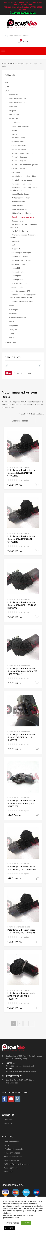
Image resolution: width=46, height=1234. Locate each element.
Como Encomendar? (12, 1142)
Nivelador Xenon (18, 221)
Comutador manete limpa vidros (24, 176)
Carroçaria (13, 107)
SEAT (7, 87)
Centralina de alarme (19, 161)
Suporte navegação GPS (21, 291)
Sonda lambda (17, 287)
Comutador (16, 172)
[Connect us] (4, 1099)
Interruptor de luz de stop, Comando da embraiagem (24, 189)
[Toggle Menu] (3, 51)
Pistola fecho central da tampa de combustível (23, 226)
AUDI (7, 83)
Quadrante (16, 241)
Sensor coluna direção (20, 256)
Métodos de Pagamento (13, 1149)
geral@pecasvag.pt (13, 1076)
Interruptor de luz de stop (21, 184)
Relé (13, 245)
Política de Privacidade (13, 1157)
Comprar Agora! (37, 484)
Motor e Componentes (17, 318)
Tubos (11, 334)
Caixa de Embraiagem (17, 99)
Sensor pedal (16, 276)
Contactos (8, 1123)
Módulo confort (17, 205)
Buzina (14, 134)
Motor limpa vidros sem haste (18, 467)
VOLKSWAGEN (10, 342)
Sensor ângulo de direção (21, 253)
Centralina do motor (19, 168)
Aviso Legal (8, 1172)
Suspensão (13, 326)
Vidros (11, 338)
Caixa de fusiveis (18, 142)
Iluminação (13, 310)
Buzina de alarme (18, 138)
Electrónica (19, 64)
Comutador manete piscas (22, 180)
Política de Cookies (11, 1160)
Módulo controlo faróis (20, 209)
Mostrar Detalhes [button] (11, 1223)
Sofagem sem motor (19, 283)
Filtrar (8, 373)
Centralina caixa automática (22, 153)
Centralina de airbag (19, 157)
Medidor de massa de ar (21, 198)
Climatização (14, 115)
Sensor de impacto (19, 264)
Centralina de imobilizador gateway (25, 165)
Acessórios (13, 95)
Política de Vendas (11, 1168)
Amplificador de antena (20, 126)
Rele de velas (16, 249)
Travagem (13, 330)
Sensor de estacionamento (22, 260)
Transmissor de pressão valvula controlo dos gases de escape (23, 296)
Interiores (13, 314)
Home (4, 64)
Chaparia (12, 111)
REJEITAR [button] (9, 1228)
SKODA (10, 64)
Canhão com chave (19, 146)
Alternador (16, 122)
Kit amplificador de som (20, 194)
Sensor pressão (17, 280)
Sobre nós (8, 1120)
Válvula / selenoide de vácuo (22, 301)
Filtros (11, 306)
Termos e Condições (12, 1153)
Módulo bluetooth (18, 202)
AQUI (17, 1218)
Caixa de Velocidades (17, 103)
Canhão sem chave (19, 149)
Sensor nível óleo (18, 272)
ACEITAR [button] (26, 1223)
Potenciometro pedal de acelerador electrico (24, 236)
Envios (6, 1145)
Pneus (11, 322)
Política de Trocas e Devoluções (16, 1164)
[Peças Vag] (23, 27)
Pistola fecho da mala (20, 231)
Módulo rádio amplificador (21, 213)
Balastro (15, 130)
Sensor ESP (16, 268)
